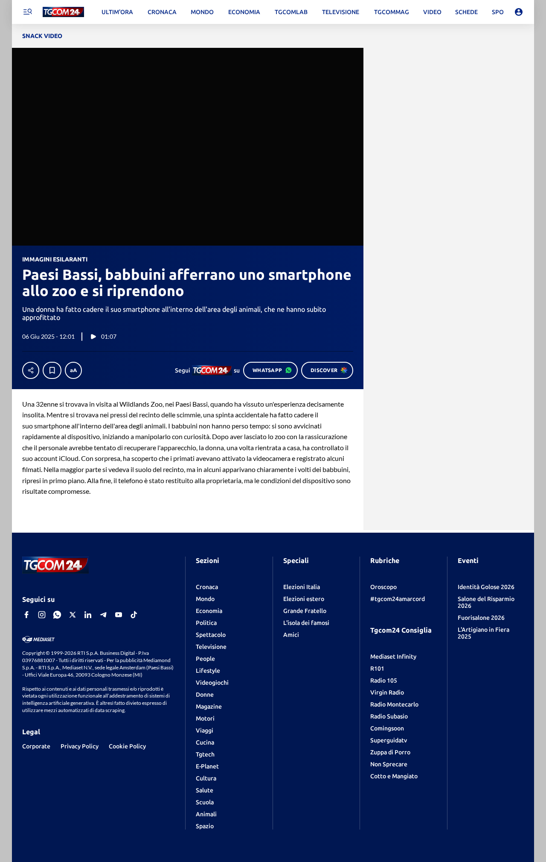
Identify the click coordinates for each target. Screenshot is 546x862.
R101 (377, 668)
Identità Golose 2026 (486, 586)
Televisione (211, 646)
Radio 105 (383, 680)
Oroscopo (383, 586)
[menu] (27, 12)
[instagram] (42, 614)
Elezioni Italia (301, 586)
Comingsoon (387, 728)
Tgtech (205, 754)
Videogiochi (212, 682)
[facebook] (26, 614)
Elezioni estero (303, 598)
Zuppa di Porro (390, 752)
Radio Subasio (389, 716)
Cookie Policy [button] (127, 746)
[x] (72, 614)
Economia (209, 610)
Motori (205, 718)
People (205, 658)
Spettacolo (211, 634)
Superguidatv (388, 740)
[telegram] (103, 614)
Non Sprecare (388, 764)
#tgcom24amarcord (397, 598)
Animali (206, 814)
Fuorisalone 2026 (481, 617)
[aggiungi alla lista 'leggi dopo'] (52, 370)
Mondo (205, 598)
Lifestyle (208, 670)
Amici (291, 634)
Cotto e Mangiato (394, 776)
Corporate (36, 746)
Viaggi (204, 730)
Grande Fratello (304, 610)
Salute (204, 790)
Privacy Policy (80, 746)
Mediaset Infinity (393, 656)
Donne (205, 694)
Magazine (209, 706)
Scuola (205, 802)
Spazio (205, 826)
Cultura (206, 778)
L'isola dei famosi (306, 622)
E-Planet (207, 766)
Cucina (205, 742)
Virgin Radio (387, 692)
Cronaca (207, 586)
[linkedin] (88, 614)
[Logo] (63, 12)
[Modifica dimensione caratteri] (73, 370)
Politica (206, 622)
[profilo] (518, 12)
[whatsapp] (57, 614)
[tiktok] (134, 614)
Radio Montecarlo (394, 704)
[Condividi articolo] (30, 370)
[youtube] (118, 614)
